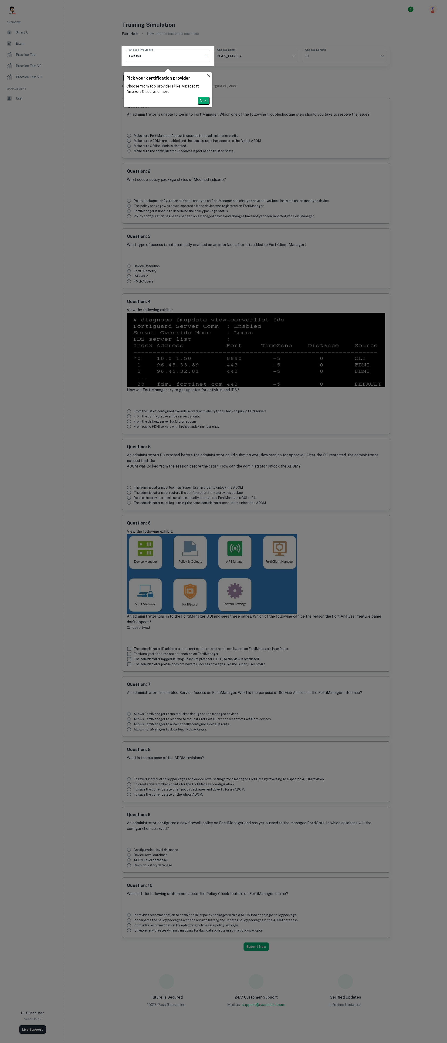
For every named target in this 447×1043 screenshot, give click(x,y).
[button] (209, 76)
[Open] (206, 55)
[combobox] (161, 56)
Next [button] (203, 101)
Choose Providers (141, 49)
